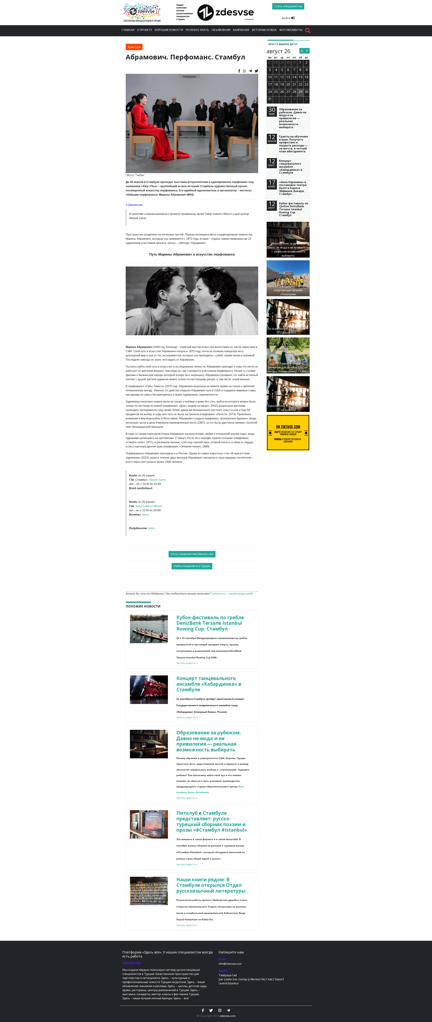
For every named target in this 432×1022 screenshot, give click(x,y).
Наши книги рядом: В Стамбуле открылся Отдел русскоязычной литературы (210, 885)
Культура (134, 47)
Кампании (241, 30)
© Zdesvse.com (134, 204)
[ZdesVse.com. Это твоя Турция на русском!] (288, 394)
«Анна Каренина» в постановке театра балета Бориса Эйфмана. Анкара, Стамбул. (292, 188)
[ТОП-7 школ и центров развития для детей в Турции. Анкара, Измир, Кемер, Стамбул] (288, 355)
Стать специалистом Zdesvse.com (192, 554)
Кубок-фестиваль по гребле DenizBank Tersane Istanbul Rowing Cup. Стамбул (210, 623)
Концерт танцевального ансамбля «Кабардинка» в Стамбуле (208, 684)
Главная (128, 30)
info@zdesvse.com (230, 964)
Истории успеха (264, 30)
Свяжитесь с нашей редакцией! (232, 593)
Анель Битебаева (198, 792)
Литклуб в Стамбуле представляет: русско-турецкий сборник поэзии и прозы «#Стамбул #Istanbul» (211, 821)
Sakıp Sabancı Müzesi (148, 506)
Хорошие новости (169, 30)
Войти (286, 18)
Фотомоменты (290, 30)
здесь (145, 514)
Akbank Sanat (157, 479)
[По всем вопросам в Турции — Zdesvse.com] (288, 316)
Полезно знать (197, 30)
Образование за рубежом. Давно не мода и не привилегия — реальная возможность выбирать (208, 741)
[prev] (302, 51)
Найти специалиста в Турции (192, 566)
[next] (307, 51)
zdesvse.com (227, 1016)
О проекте (144, 30)
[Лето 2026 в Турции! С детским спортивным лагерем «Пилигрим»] (288, 278)
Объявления (221, 30)
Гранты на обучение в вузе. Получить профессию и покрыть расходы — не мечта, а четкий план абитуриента (293, 144)
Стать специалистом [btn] (288, 6)
